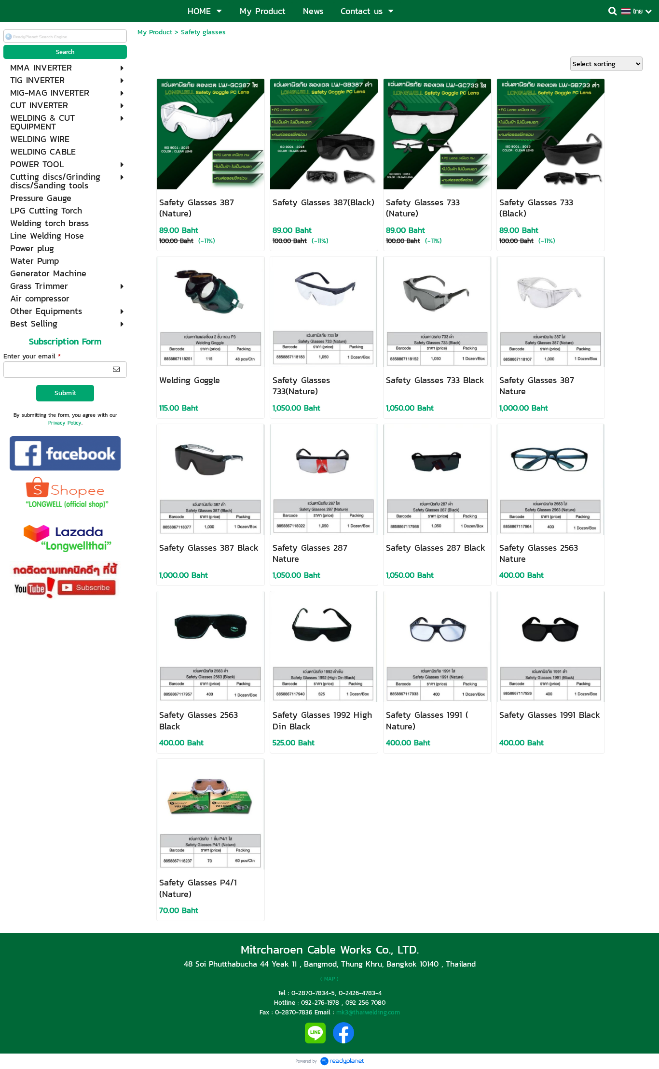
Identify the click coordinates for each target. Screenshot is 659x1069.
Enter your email (32, 356)
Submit (65, 393)
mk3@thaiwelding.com (368, 1012)
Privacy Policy (65, 423)
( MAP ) (329, 979)
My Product (154, 32)
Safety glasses (203, 32)
